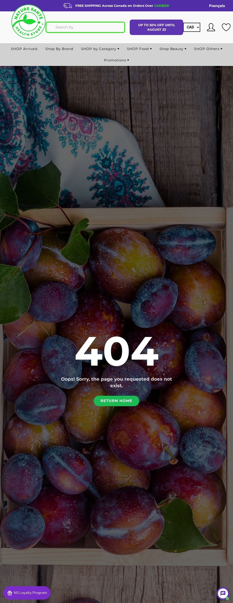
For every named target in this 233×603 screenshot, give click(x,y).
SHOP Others (207, 49)
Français (217, 6)
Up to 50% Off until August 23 (156, 27)
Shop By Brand (59, 49)
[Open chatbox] (223, 593)
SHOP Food (138, 49)
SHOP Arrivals (24, 49)
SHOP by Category (99, 49)
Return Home (116, 401)
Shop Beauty (172, 49)
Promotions (115, 60)
